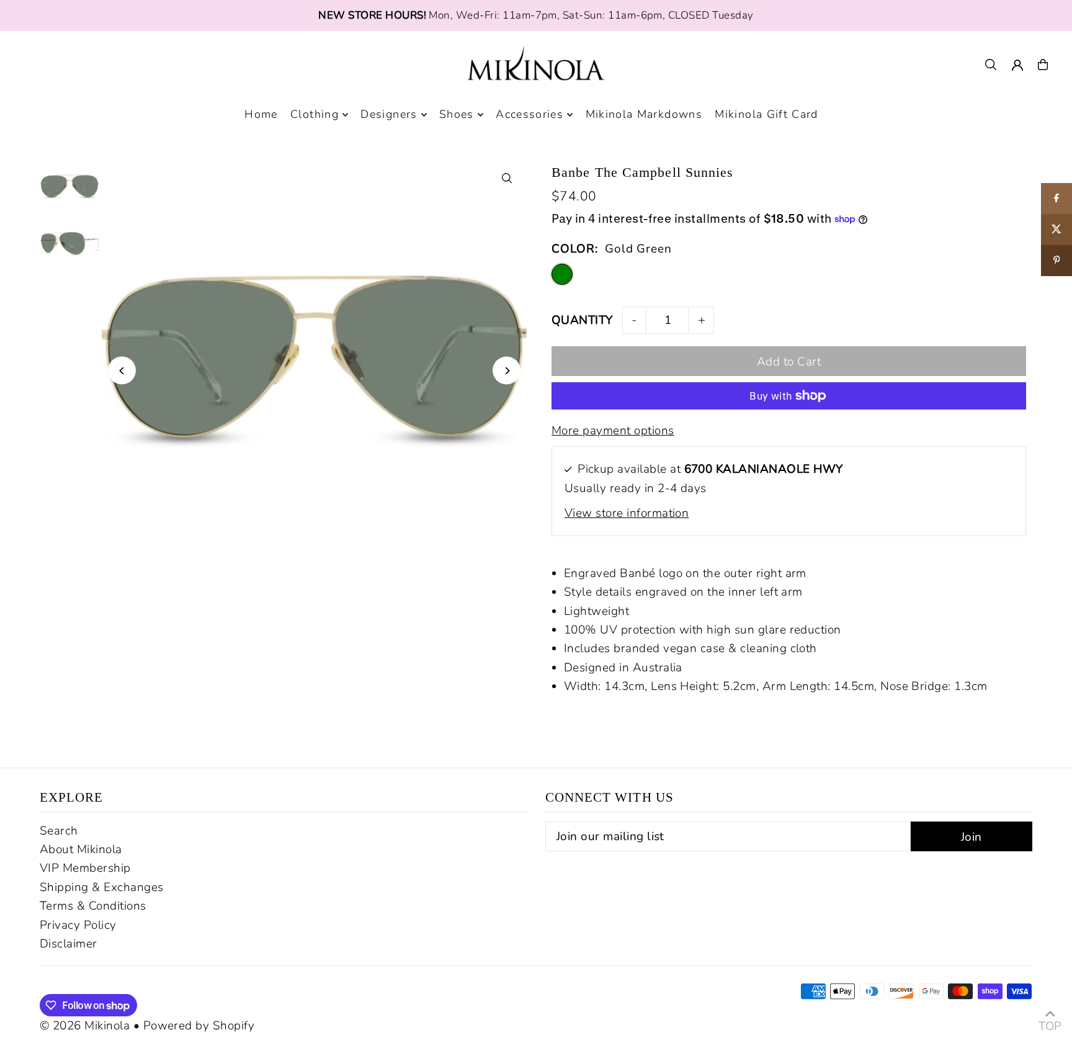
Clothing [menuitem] (314, 114)
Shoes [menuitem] (456, 114)
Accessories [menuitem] (529, 114)
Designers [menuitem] (388, 114)
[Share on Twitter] (1056, 229)
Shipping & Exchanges (102, 887)
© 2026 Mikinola (85, 1026)
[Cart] (1043, 64)
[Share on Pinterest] (1056, 260)
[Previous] (122, 371)
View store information (627, 513)
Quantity (582, 320)
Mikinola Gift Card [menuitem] (766, 114)
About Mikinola (81, 849)
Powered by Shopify (199, 1026)
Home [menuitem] (260, 114)
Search (59, 831)
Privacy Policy (78, 925)
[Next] (506, 371)
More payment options (613, 431)
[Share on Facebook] (1056, 198)
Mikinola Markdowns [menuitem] (644, 114)
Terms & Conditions (93, 906)
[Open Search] (990, 64)
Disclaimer (68, 944)
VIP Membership (85, 868)
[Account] (1017, 65)
